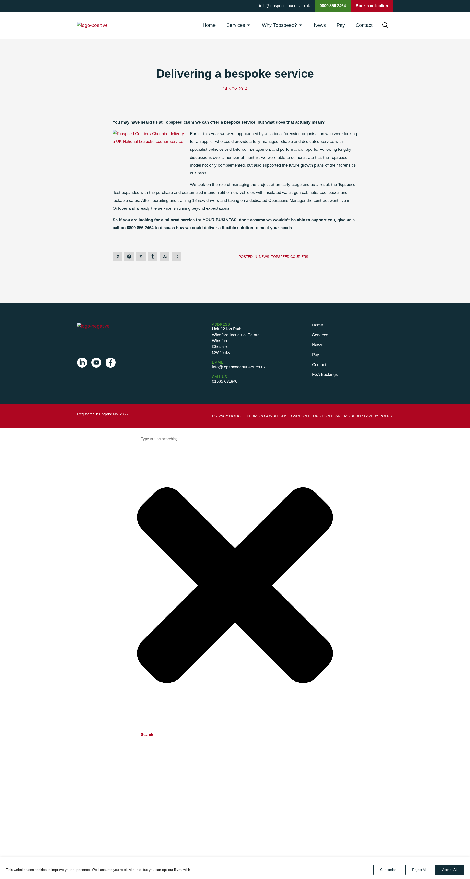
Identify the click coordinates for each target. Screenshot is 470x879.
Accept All (449, 870)
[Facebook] (111, 363)
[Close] (465, 861)
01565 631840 (224, 381)
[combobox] (235, 439)
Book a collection (372, 6)
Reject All (419, 870)
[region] (235, 868)
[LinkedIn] (82, 363)
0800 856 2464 (333, 6)
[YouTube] (96, 363)
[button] (117, 256)
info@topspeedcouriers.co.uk (284, 6)
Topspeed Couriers (289, 257)
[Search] (385, 25)
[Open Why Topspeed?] (300, 25)
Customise (388, 870)
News (264, 257)
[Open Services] (248, 25)
